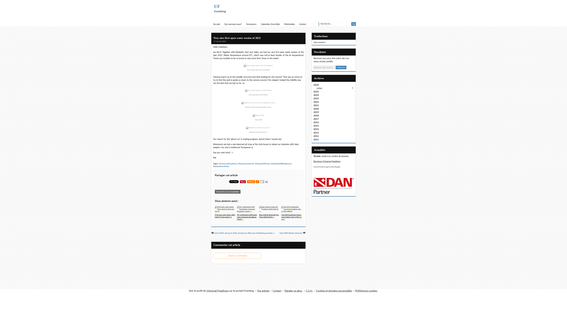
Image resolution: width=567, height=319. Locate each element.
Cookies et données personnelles (334, 291)
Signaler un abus (294, 291)
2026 (316, 85)
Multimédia (289, 24)
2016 (316, 122)
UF (217, 6)
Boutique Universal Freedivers (326, 162)
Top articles (263, 291)
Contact (302, 24)
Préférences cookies (366, 291)
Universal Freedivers (217, 291)
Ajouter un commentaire (237, 256)
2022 (316, 102)
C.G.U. (309, 291)
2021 (316, 105)
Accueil (216, 24)
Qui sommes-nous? (233, 24)
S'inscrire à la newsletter (227, 192)
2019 (316, 112)
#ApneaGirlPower (262, 164)
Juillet (319, 88)
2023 (316, 98)
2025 (316, 92)
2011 (316, 140)
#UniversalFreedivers (228, 164)
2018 (316, 116)
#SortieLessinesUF (246, 164)
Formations (251, 24)
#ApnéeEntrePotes (221, 166)
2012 (316, 136)
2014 (316, 129)
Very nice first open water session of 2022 (237, 37)
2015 (316, 126)
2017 (316, 119)
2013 (316, 133)
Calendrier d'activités (270, 24)
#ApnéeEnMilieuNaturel (281, 164)
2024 (316, 95)
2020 (316, 109)
